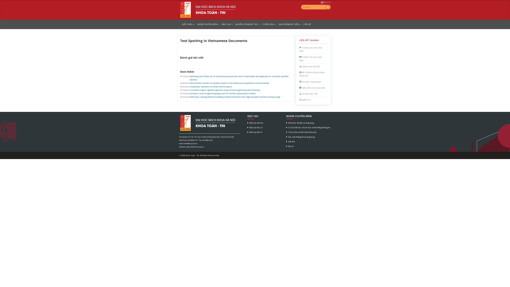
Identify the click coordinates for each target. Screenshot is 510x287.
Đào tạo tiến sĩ (255, 132)
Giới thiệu (187, 24)
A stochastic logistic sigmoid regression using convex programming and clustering (224, 90)
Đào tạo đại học (256, 123)
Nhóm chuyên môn (207, 24)
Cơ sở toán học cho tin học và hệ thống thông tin (309, 127)
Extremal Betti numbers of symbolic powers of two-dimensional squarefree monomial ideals (229, 83)
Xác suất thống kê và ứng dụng (301, 137)
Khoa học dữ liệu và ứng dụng (301, 123)
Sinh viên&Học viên (289, 24)
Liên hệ (307, 24)
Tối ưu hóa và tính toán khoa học (302, 132)
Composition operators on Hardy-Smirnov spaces (210, 86)
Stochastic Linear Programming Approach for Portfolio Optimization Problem (222, 93)
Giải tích (291, 141)
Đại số (291, 146)
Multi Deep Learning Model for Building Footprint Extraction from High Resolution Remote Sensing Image (234, 97)
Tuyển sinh (268, 24)
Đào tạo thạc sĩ (256, 127)
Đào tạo (226, 24)
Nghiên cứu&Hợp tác (246, 24)
